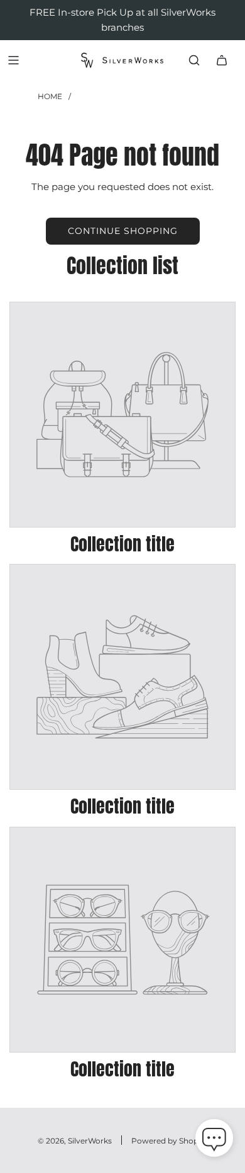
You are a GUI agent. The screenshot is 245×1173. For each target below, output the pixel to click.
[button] (214, 1140)
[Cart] (222, 60)
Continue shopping (123, 230)
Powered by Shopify (169, 1140)
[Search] (194, 60)
